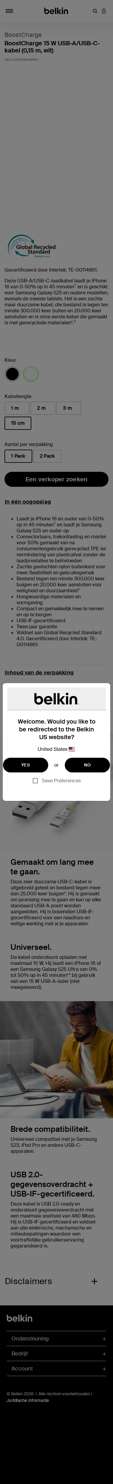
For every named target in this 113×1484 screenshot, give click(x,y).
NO (87, 765)
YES (25, 765)
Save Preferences (61, 781)
